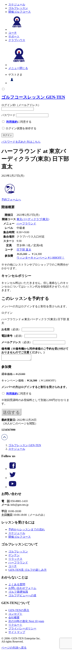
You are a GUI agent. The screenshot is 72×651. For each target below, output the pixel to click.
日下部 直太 (24, 249)
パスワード (8, 115)
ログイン (26, 386)
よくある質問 (16, 584)
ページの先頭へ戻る (14, 647)
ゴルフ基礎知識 (18, 591)
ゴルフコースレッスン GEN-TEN (33, 97)
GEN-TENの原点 (18, 610)
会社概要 (14, 617)
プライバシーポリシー (22, 628)
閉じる (24, 68)
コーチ (12, 32)
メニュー (14, 68)
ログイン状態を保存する (20, 128)
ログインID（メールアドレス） (21, 105)
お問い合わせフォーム (22, 588)
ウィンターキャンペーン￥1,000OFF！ (40, 257)
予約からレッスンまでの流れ (26, 529)
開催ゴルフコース (19, 11)
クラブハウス (16, 40)
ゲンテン (14, 555)
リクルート (15, 624)
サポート (14, 36)
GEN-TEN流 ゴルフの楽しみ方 (27, 569)
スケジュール (16, 4)
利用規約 (11, 121)
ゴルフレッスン (18, 8)
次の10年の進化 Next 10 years (26, 621)
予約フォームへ (11, 199)
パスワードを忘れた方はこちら (21, 141)
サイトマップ (16, 632)
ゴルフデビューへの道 (22, 595)
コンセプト (15, 613)
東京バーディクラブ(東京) (33, 219)
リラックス (15, 558)
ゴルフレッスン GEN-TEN (24, 445)
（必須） (11, 329)
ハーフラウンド (26, 223)
